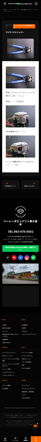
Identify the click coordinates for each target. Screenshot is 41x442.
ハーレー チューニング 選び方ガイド (10, 365)
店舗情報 (5, 339)
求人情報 (5, 388)
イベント (5, 331)
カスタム (24, 331)
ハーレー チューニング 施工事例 (10, 360)
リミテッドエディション (29, 334)
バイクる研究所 (26, 362)
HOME (4, 9)
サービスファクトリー (9, 352)
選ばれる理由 (6, 328)
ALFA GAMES (26, 398)
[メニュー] (36, 4)
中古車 (24, 328)
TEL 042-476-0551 (20, 231)
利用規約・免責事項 (28, 392)
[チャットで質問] (35, 426)
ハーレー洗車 (6, 369)
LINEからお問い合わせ (25, 4)
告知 (23, 365)
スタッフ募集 (6, 385)
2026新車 (25, 325)
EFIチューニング (7, 356)
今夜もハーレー (26, 359)
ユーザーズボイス (27, 356)
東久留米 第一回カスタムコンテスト (10, 335)
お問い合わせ (6, 342)
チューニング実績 (27, 352)
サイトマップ (26, 385)
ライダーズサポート (8, 375)
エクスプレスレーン (8, 372)
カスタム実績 (26, 368)
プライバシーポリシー (28, 388)
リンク (24, 395)
